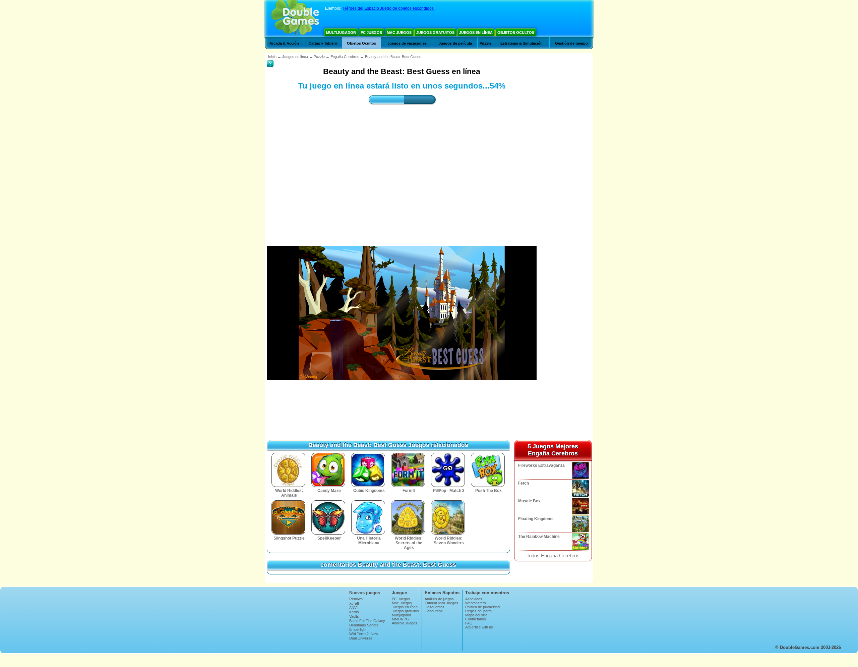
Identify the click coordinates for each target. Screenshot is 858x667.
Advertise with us (479, 627)
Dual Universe (360, 638)
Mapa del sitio (476, 615)
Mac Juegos (399, 33)
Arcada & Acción (284, 43)
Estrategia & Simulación (521, 43)
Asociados (473, 599)
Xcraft (354, 603)
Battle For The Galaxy (367, 621)
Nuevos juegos (364, 592)
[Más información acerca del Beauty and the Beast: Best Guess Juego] (270, 59)
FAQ (469, 623)
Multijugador (341, 33)
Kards (354, 612)
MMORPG (400, 619)
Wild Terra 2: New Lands (363, 636)
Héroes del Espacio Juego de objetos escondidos (388, 8)
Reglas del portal (478, 611)
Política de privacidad (482, 607)
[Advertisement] (402, 169)
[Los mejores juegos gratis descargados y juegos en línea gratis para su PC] (295, 18)
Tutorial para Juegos (441, 603)
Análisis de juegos (439, 599)
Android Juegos (404, 623)
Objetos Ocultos (515, 33)
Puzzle (485, 43)
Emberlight (357, 629)
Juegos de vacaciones (407, 43)
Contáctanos (475, 619)
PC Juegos (371, 33)
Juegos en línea (476, 33)
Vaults (354, 616)
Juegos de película (455, 43)
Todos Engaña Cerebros (553, 555)
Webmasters (475, 603)
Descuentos (434, 607)
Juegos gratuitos (435, 33)
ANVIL (354, 608)
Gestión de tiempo (571, 43)
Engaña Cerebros (344, 57)
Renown (356, 599)
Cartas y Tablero (323, 43)
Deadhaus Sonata (363, 625)
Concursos (434, 611)
